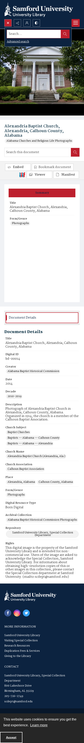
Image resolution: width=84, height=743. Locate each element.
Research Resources (17, 646)
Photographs (20, 223)
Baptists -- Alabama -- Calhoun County (33, 438)
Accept (11, 737)
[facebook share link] (7, 613)
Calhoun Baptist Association (26, 469)
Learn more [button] (39, 725)
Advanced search (18, 41)
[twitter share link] (26, 613)
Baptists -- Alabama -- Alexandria (30, 443)
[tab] (42, 193)
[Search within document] (75, 152)
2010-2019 (15, 396)
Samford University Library (22, 635)
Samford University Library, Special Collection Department (42, 534)
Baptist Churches (19, 432)
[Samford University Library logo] (38, 9)
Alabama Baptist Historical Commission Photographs (42, 520)
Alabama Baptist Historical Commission (33, 371)
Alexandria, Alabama (21, 482)
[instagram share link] (17, 613)
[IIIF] (22, 174)
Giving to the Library (17, 656)
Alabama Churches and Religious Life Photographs (39, 141)
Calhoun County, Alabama (56, 482)
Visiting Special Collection (21, 640)
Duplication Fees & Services (22, 651)
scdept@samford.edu (18, 701)
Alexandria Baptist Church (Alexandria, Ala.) (36, 456)
